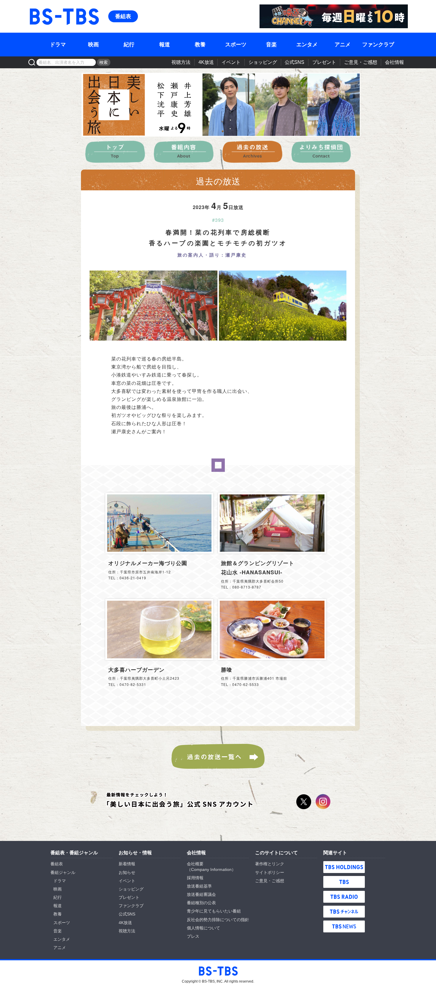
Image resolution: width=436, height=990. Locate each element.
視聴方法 (180, 62)
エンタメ (307, 45)
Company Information (211, 869)
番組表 (123, 16)
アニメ (343, 45)
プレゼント (324, 62)
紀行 (129, 45)
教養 (200, 45)
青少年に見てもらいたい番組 (214, 911)
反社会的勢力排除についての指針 (218, 919)
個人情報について (203, 928)
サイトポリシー (269, 872)
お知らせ (127, 872)
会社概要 (195, 863)
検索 (103, 62)
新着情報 (127, 863)
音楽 (271, 45)
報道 (164, 45)
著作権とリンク (269, 863)
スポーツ (235, 45)
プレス (193, 936)
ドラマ (58, 45)
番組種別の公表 (201, 902)
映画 (93, 45)
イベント (231, 62)
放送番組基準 (199, 886)
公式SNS (294, 62)
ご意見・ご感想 (360, 62)
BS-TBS (37, 7)
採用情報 (195, 877)
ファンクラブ (378, 45)
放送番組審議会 (201, 894)
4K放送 (206, 62)
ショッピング (263, 62)
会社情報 (394, 62)
